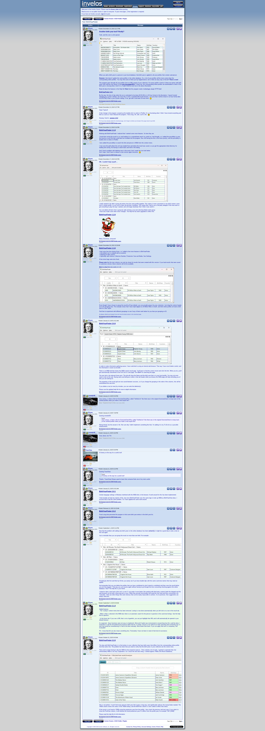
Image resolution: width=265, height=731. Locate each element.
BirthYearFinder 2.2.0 (107, 640)
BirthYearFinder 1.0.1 (106, 92)
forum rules (115, 9)
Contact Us (129, 726)
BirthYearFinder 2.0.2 (107, 511)
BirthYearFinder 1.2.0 (107, 215)
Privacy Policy (137, 726)
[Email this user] (171, 397)
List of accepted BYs (128, 84)
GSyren (90, 28)
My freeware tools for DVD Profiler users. (110, 101)
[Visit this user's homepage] (171, 29)
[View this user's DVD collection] (174, 29)
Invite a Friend (156, 726)
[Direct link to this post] (177, 29)
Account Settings (146, 726)
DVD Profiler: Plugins (121, 18)
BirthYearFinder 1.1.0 (107, 130)
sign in (103, 14)
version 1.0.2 (114, 118)
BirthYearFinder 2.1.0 (107, 606)
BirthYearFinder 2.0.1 (107, 491)
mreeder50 (91, 395)
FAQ (162, 726)
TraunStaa (89, 450)
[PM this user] (168, 29)
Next (180, 18)
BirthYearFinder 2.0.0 (107, 323)
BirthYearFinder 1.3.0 (107, 248)
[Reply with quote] (180, 29)
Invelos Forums (108, 18)
